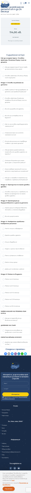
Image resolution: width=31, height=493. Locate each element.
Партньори (5, 446)
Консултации (6, 410)
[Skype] (25, 354)
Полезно (4, 425)
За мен (4, 433)
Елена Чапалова (7, 14)
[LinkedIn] (18, 354)
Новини (4, 443)
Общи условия (6, 449)
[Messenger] (12, 354)
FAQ (3, 455)
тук (13, 480)
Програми (5, 412)
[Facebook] (5, 354)
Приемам (8, 489)
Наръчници (5, 415)
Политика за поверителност (11, 452)
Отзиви (4, 431)
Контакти (5, 457)
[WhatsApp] (22, 354)
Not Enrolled (15, 23)
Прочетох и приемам (14, 398)
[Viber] (15, 354)
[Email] (9, 354)
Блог (3, 428)
